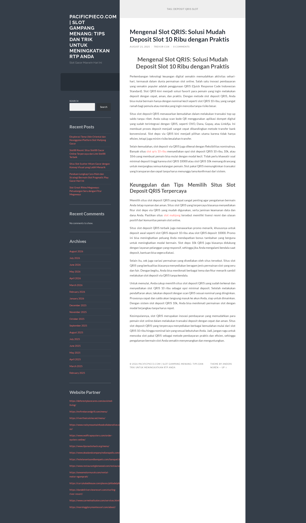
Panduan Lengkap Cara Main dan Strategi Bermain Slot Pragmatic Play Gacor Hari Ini (89, 177)
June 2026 (75, 264)
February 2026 (77, 291)
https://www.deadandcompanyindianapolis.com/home (97, 452)
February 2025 (77, 372)
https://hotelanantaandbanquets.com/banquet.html (96, 459)
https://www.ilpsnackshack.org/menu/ (89, 446)
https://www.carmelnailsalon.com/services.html (94, 500)
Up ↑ (224, 367)
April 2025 (75, 359)
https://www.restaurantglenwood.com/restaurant (95, 465)
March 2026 (76, 285)
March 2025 (76, 366)
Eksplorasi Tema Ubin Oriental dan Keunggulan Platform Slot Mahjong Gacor (87, 140)
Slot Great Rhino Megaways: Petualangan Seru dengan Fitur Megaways (85, 191)
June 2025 (75, 345)
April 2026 (75, 278)
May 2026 (74, 271)
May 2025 (74, 352)
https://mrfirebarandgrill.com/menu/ (88, 411)
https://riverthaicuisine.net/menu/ (87, 418)
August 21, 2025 (140, 46)
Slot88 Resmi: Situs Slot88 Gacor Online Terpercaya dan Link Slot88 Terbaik (87, 153)
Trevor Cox (161, 46)
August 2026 (76, 251)
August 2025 (76, 332)
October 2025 (76, 318)
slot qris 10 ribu (156, 151)
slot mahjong (172, 215)
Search (74, 101)
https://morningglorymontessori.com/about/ (92, 507)
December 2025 (78, 305)
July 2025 (74, 339)
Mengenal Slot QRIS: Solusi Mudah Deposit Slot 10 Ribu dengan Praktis (179, 35)
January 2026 (76, 298)
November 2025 (78, 312)
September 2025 (78, 325)
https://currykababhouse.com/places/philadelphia (95, 483)
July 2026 (74, 258)
